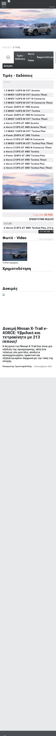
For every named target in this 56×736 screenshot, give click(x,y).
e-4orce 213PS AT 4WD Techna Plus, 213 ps (29, 227)
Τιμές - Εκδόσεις (20, 57)
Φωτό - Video (31, 57)
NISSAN (6, 47)
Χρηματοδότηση (45, 57)
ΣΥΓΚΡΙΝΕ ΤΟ (47, 231)
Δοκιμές (8, 66)
